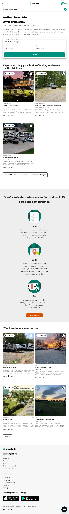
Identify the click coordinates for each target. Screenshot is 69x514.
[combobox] (34, 42)
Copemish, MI (7, 103)
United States (7, 17)
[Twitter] (9, 510)
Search (35, 54)
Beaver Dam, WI (7, 155)
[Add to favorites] (31, 73)
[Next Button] (32, 348)
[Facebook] (4, 509)
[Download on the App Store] (12, 498)
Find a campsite (34, 315)
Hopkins (24, 17)
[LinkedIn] (6, 509)
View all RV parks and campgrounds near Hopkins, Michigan (25, 175)
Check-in (8, 45)
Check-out (38, 45)
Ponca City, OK (39, 417)
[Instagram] (11, 509)
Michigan (17, 17)
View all (7, 437)
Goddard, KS (6, 365)
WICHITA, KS (38, 365)
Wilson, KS (6, 417)
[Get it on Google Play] (30, 499)
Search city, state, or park (12, 39)
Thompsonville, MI (40, 103)
